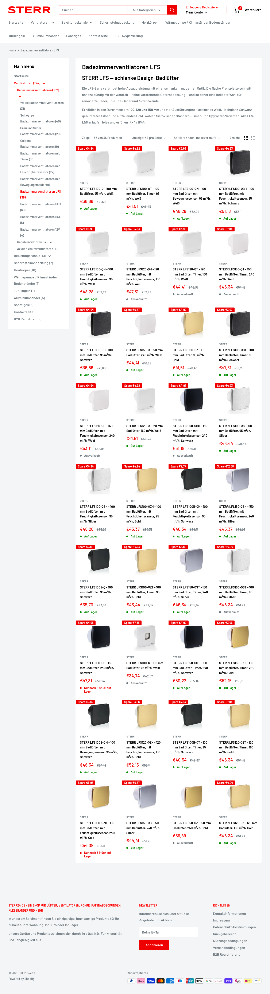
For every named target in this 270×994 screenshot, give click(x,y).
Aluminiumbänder (45, 36)
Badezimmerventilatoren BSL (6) (40, 219)
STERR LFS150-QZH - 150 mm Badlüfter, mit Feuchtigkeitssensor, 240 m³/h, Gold (97, 830)
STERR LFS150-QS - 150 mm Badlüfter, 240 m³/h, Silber (143, 828)
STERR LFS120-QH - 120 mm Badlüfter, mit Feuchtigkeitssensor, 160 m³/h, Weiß (143, 276)
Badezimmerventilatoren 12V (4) (40, 232)
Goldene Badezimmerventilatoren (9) (39, 143)
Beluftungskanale (74, 22)
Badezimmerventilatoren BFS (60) (40, 207)
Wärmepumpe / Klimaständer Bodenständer (198, 22)
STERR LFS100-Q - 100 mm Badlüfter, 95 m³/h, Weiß (98, 191)
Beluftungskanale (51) (30, 256)
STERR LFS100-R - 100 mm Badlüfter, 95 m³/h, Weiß (144, 665)
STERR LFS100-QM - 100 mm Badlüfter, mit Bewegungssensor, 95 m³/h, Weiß (192, 196)
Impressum (221, 920)
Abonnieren (154, 945)
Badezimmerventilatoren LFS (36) (40, 194)
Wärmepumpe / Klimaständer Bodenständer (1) (35, 280)
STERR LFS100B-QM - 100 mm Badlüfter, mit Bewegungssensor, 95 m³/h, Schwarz (99, 749)
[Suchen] (172, 10)
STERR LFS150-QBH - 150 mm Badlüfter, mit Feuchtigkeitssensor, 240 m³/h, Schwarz (190, 433)
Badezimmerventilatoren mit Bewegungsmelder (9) (40, 182)
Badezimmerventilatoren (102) (38, 90)
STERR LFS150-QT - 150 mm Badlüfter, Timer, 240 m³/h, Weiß (236, 274)
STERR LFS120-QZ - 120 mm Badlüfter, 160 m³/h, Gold (238, 825)
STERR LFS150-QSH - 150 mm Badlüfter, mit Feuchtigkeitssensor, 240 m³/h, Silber (236, 514)
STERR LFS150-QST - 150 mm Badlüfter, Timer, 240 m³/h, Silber (190, 592)
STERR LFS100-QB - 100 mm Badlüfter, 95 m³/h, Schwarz (96, 355)
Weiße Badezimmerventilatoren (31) (42, 105)
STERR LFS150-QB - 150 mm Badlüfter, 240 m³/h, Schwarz (97, 668)
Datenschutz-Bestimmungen (234, 927)
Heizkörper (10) (25, 270)
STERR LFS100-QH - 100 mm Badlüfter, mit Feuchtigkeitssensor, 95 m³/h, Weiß (96, 276)
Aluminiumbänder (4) (29, 298)
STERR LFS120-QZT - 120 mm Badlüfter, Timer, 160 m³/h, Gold (236, 747)
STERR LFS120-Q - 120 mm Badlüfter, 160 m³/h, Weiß (144, 428)
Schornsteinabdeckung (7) (33, 263)
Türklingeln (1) (24, 291)
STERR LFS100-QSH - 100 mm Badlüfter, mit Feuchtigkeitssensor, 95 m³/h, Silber (97, 514)
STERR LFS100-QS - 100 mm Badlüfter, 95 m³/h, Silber (235, 431)
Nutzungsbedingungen (230, 941)
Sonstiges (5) (23, 305)
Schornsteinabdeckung (117, 22)
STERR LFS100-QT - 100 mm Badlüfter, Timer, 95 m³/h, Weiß (142, 193)
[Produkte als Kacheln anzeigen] (246, 138)
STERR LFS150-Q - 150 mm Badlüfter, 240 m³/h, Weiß (144, 352)
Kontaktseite (98, 36)
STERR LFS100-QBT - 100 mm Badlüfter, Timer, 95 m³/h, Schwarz (236, 355)
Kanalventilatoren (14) (32, 242)
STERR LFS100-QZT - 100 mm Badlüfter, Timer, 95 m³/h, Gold (143, 592)
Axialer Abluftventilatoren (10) (37, 249)
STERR (84, 183)
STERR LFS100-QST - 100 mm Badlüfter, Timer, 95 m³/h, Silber (236, 592)
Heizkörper (150, 22)
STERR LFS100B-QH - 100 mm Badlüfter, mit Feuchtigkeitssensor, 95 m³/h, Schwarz (190, 514)
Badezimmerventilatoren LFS (39, 50)
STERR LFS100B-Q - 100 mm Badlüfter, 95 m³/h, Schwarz (96, 592)
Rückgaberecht (224, 934)
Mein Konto (195, 12)
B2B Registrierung (129, 36)
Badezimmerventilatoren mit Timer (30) (40, 156)
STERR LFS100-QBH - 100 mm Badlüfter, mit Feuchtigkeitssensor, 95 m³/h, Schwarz (236, 196)
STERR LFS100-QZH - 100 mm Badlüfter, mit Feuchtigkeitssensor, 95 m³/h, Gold (143, 514)
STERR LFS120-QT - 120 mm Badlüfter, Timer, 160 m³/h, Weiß (190, 274)
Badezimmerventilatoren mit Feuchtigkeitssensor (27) (40, 169)
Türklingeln (16, 36)
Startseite (15, 22)
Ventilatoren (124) (27, 83)
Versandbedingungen (229, 948)
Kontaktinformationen (229, 913)
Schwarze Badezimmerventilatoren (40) (40, 118)
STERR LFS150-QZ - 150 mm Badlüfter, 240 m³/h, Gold (192, 825)
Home (12, 50)
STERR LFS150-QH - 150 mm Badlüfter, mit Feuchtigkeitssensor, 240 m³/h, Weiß (97, 433)
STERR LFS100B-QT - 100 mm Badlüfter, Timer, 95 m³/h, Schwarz (190, 747)
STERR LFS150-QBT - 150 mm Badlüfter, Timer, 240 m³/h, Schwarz (190, 668)
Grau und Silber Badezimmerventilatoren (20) (40, 131)
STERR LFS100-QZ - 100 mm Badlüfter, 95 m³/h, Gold (189, 355)
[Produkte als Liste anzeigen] (253, 138)
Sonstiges (73, 36)
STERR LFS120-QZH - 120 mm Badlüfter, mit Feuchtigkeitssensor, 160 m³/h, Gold (143, 749)
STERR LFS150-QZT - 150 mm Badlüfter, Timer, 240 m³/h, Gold (236, 668)
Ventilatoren (40, 22)
